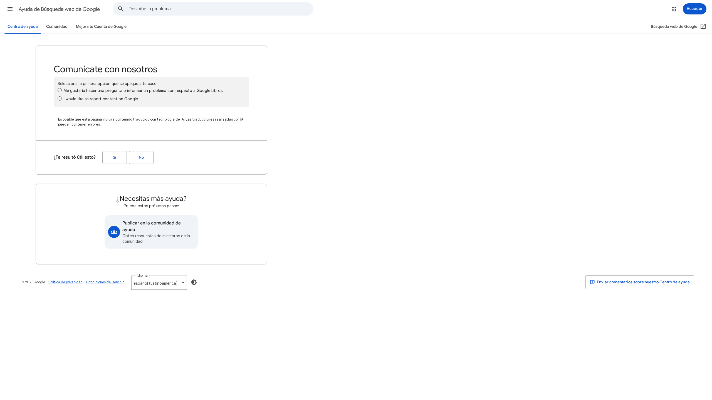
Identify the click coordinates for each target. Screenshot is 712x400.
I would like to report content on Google (101, 98)
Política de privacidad (65, 282)
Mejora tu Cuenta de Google (101, 26)
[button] (10, 9)
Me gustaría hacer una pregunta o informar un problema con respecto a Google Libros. (144, 90)
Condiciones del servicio (105, 282)
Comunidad (57, 26)
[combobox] (220, 8)
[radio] (60, 90)
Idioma (142, 275)
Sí (114, 157)
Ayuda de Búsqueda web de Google (59, 9)
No (141, 157)
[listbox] (159, 283)
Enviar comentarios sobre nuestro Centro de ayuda (643, 282)
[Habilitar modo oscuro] (194, 282)
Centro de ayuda (23, 26)
